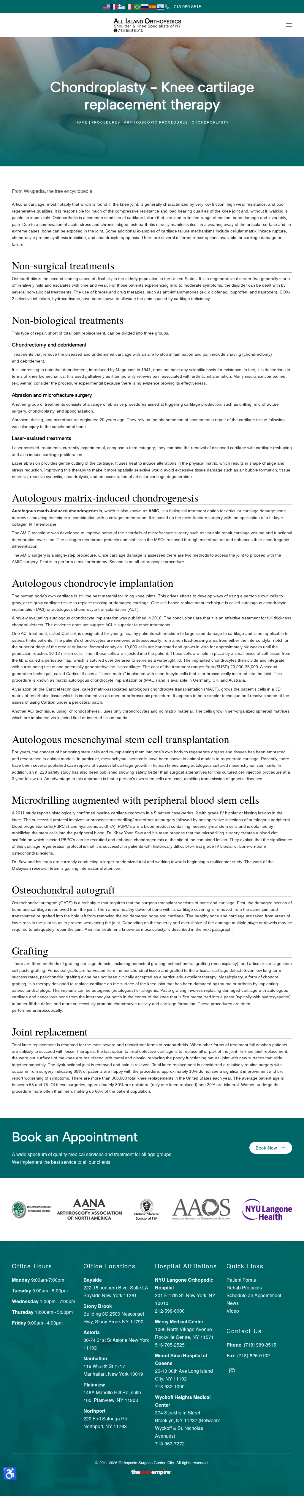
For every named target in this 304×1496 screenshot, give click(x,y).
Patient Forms (241, 1279)
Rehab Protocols (244, 1287)
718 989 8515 (187, 6)
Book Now (266, 1147)
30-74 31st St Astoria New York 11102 (116, 1340)
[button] (289, 25)
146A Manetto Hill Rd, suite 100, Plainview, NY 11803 (112, 1392)
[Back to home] (152, 25)
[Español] (153, 6)
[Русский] (145, 6)
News (233, 1303)
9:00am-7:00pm (38, 1279)
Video (233, 1310)
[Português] (137, 6)
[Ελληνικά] (122, 6)
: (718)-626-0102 (248, 1355)
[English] (106, 6)
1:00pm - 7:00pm (43, 1301)
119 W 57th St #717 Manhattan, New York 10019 (113, 1366)
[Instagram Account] (232, 1370)
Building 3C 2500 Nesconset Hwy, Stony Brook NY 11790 (113, 1314)
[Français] (114, 6)
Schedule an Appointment (254, 1295)
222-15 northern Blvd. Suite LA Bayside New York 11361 (115, 1287)
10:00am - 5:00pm (42, 1311)
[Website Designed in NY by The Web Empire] (152, 1471)
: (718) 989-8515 (251, 1344)
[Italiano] (130, 6)
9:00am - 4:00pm (37, 1322)
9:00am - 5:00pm (40, 1290)
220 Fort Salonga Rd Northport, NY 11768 (105, 1418)
